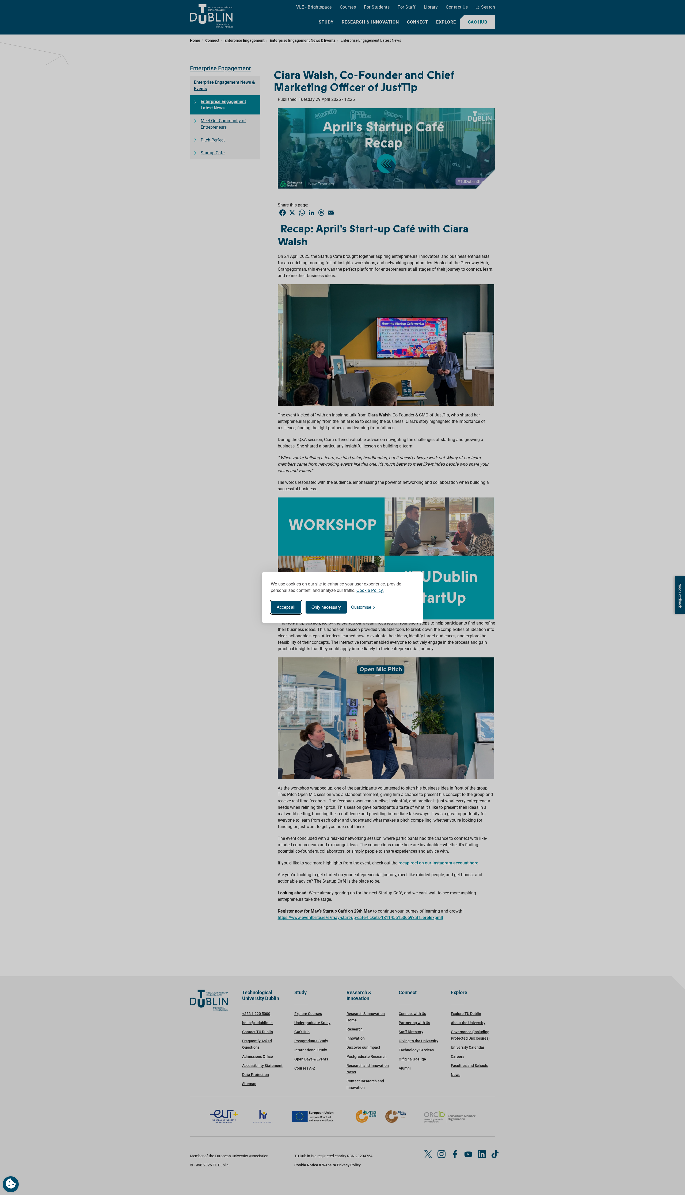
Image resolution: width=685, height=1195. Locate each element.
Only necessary (326, 607)
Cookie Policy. (370, 590)
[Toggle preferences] (11, 1184)
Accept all (286, 607)
